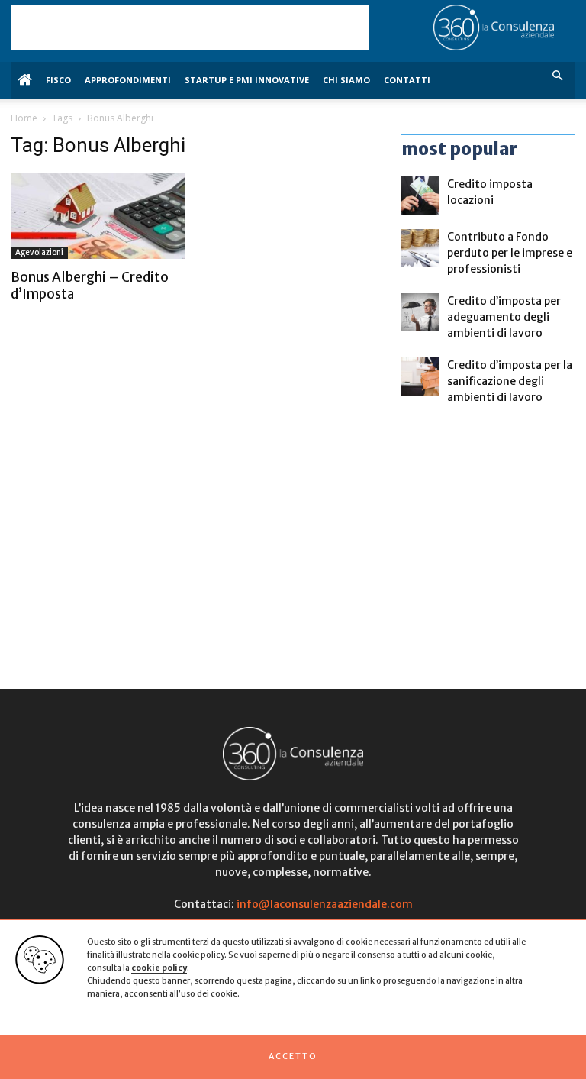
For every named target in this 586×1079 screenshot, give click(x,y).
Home (24, 117)
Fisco (58, 80)
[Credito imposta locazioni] (420, 195)
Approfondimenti (128, 80)
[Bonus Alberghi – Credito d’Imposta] (98, 216)
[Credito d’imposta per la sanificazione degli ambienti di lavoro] (420, 376)
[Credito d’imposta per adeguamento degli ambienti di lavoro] (420, 312)
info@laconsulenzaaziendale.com (325, 904)
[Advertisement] (190, 27)
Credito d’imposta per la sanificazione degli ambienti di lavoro (509, 381)
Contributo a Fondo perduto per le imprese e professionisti (509, 253)
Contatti (407, 80)
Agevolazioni (39, 252)
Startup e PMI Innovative (247, 80)
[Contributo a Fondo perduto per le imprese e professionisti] (420, 248)
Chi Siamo (346, 80)
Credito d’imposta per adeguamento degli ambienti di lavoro (504, 317)
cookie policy (159, 968)
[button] (293, 1057)
